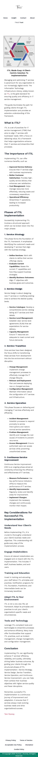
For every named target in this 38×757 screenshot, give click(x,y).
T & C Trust (19, 22)
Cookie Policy (19, 749)
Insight (13, 18)
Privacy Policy (11, 740)
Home (5, 18)
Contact (23, 18)
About (32, 18)
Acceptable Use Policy (13, 745)
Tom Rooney (9, 714)
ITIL (8, 94)
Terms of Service (26, 740)
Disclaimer (29, 745)
